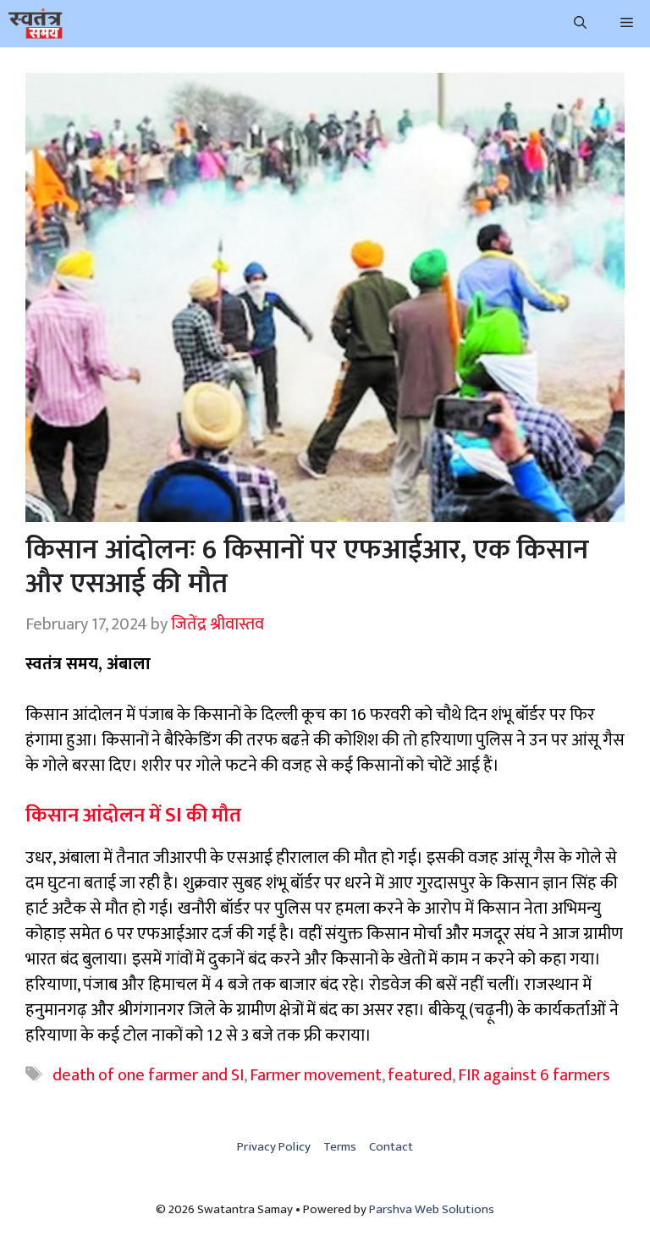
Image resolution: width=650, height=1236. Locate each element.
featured (420, 1075)
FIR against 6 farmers (534, 1075)
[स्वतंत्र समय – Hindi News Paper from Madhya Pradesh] (35, 23)
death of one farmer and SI (148, 1075)
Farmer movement (316, 1075)
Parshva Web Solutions (431, 1209)
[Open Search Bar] (580, 23)
